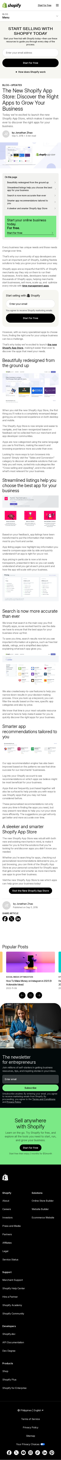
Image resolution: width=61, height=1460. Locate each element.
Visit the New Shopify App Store (30, 890)
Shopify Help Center (13, 1288)
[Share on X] (11, 918)
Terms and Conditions (43, 1099)
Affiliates (7, 1242)
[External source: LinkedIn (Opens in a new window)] (44, 1452)
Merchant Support (12, 1279)
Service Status (10, 1259)
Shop (5, 1371)
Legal (5, 1251)
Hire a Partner (10, 1296)
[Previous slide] (22, 995)
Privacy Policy (14, 1102)
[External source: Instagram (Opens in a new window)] (30, 1452)
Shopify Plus (9, 1379)
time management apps (35, 285)
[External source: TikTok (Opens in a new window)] (37, 1452)
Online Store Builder (43, 1200)
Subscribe (30, 1087)
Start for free (44, 5)
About (5, 1200)
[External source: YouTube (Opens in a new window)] (23, 1452)
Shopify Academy (12, 1305)
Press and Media (11, 1225)
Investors (7, 1217)
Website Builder (40, 1209)
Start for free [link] (30, 62)
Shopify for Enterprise (14, 1387)
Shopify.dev (8, 1333)
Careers (6, 1209)
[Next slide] (39, 995)
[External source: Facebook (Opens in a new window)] (9, 1452)
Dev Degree (8, 1350)
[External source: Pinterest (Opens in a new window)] (51, 1452)
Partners (7, 1234)
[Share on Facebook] (5, 918)
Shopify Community (13, 1313)
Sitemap (30, 1435)
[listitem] (30, 971)
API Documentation (13, 1342)
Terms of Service (30, 1419)
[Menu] (57, 5)
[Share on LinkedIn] (18, 918)
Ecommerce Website (43, 1217)
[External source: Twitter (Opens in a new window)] (16, 1452)
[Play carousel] (30, 995)
